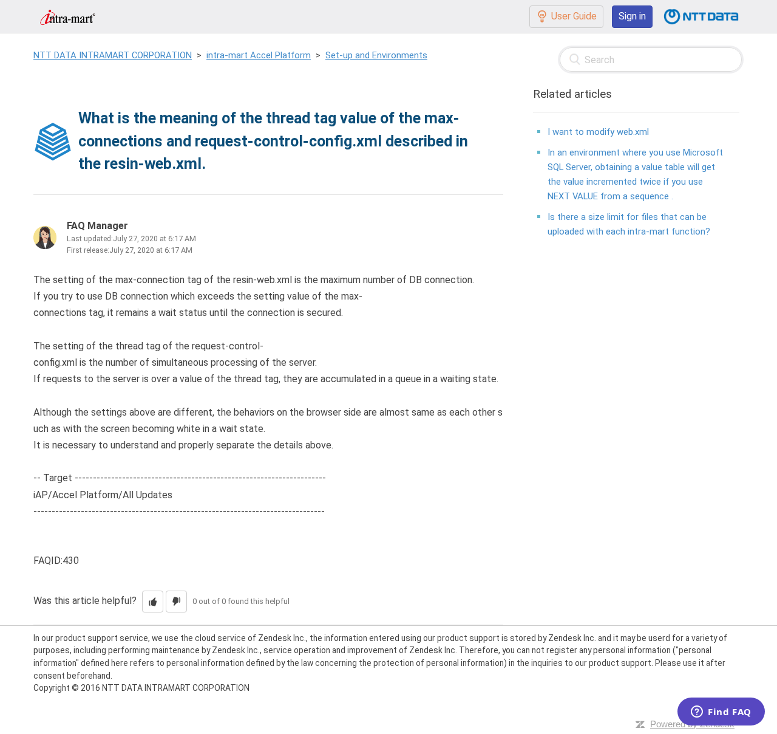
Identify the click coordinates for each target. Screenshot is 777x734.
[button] (152, 601)
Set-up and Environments (376, 55)
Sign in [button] (632, 16)
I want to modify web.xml (598, 131)
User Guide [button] (574, 16)
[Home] (67, 16)
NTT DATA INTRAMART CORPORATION (112, 55)
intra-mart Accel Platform (258, 55)
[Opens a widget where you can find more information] (721, 713)
